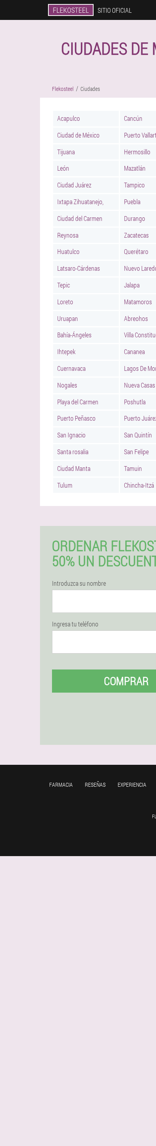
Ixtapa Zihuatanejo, (80, 201)
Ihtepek (66, 351)
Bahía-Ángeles (74, 335)
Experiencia (132, 784)
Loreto (65, 301)
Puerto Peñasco (76, 418)
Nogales (67, 385)
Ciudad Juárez (74, 185)
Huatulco (68, 251)
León (63, 168)
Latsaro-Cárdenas (78, 268)
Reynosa (67, 235)
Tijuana (66, 152)
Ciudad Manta (73, 468)
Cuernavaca (71, 368)
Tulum (64, 485)
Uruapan (67, 318)
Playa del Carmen (77, 402)
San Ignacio (71, 435)
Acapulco (68, 118)
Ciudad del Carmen (79, 218)
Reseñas (95, 784)
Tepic (63, 285)
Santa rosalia (72, 451)
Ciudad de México (78, 135)
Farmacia (61, 784)
